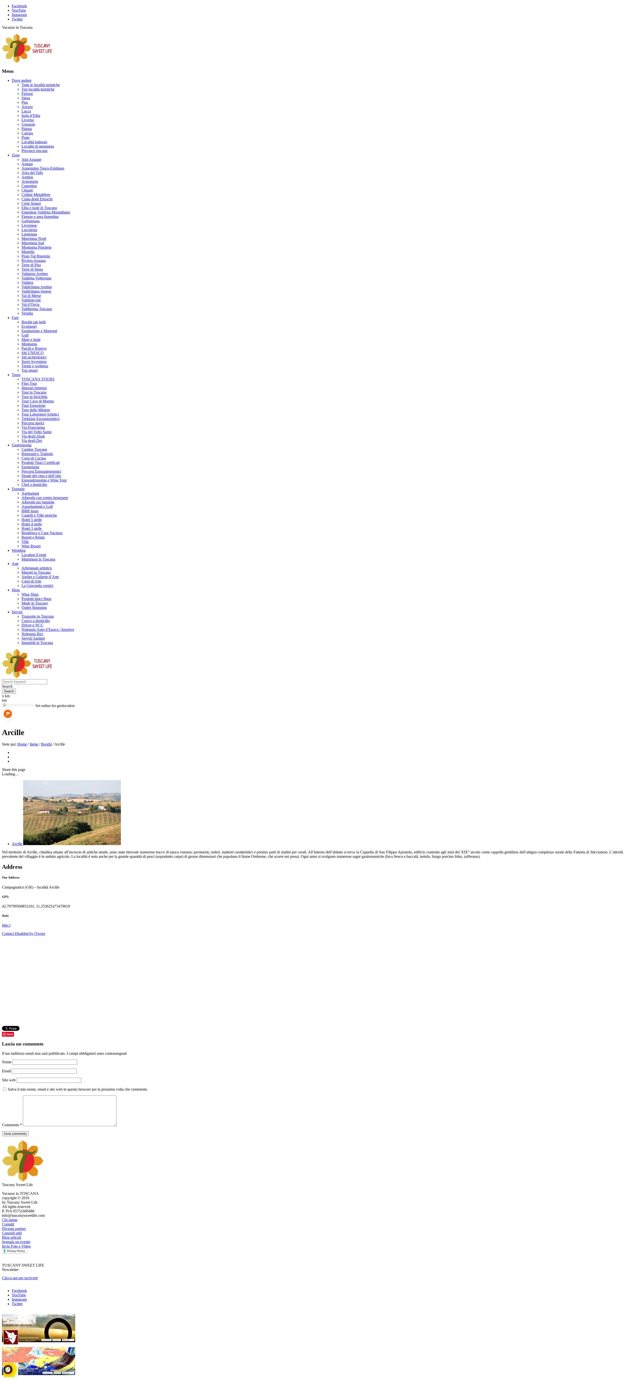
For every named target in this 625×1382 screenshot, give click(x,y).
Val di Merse (31, 296)
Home (22, 744)
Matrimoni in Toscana (38, 559)
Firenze (27, 94)
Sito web (9, 1080)
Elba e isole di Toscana (39, 208)
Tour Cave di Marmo (37, 401)
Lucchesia (29, 230)
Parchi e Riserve (34, 348)
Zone (16, 155)
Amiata (27, 164)
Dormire (18, 489)
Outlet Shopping (34, 607)
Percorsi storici (32, 423)
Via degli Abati (33, 436)
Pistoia (26, 129)
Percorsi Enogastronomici (41, 471)
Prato (25, 137)
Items (34, 744)
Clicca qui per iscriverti (20, 1278)
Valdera (27, 282)
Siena (25, 98)
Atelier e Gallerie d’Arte (40, 577)
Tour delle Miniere (35, 410)
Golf (25, 335)
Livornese (29, 225)
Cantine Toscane (34, 449)
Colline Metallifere (35, 195)
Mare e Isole (31, 340)
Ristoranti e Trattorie (37, 454)
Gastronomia (21, 445)
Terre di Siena (32, 269)
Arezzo (27, 107)
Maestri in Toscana (36, 572)
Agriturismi (30, 493)
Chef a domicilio (34, 484)
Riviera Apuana (33, 260)
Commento (12, 1125)
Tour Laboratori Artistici (40, 414)
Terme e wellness (34, 366)
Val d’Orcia (30, 304)
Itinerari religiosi (34, 388)
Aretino (27, 177)
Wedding (19, 550)
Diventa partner (14, 1229)
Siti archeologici (33, 357)
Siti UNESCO (32, 353)
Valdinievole (31, 300)
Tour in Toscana (33, 392)
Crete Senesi (31, 203)
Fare (15, 318)
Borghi (46, 744)
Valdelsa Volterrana (36, 278)
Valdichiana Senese (36, 291)
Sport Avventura (34, 361)
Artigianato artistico (36, 568)
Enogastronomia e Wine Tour (44, 480)
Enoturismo (30, 467)
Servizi (17, 612)
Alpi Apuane (31, 159)
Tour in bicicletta (34, 397)
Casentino (29, 186)
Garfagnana (30, 221)
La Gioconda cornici (37, 586)
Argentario (29, 181)
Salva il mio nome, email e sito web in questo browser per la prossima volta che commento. (78, 1089)
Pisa (24, 102)
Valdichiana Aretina (36, 287)
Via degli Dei (31, 441)
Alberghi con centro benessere (44, 498)
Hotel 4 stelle (31, 524)
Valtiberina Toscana (36, 309)
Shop (16, 590)
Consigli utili (12, 1233)
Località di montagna (37, 146)
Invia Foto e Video (16, 1246)
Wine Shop (30, 594)
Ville (25, 542)
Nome (7, 1062)
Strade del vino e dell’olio (41, 476)
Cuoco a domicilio (35, 621)
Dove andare (21, 80)
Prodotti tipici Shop (36, 599)
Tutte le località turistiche (40, 85)
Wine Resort (31, 546)
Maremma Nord (33, 238)
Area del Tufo (32, 173)
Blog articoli (11, 1237)
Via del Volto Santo (36, 432)
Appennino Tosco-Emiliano (42, 168)
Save (10, 1034)
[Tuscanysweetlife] (27, 62)
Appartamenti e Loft (37, 506)
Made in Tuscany (34, 603)
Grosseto (28, 124)
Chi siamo (10, 1220)
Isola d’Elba (30, 115)
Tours (16, 375)
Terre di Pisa (31, 265)
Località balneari (34, 142)
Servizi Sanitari (33, 638)
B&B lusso (30, 511)
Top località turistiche (37, 89)
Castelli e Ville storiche (39, 515)
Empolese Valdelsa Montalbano (45, 212)
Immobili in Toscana (37, 643)
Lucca (26, 111)
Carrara (27, 133)
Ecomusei (29, 326)
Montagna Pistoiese (36, 247)
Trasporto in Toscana (37, 616)
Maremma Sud (32, 243)
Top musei (29, 370)
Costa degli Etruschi (36, 199)
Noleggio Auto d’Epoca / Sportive (47, 629)
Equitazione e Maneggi (39, 331)
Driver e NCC (32, 625)
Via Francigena (33, 427)
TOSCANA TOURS (37, 379)
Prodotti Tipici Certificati (40, 463)
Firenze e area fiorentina (40, 217)
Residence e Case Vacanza (41, 533)
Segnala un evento (16, 1242)
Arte (15, 564)
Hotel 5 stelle (31, 520)
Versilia (27, 313)
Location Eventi (33, 555)
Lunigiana (29, 234)
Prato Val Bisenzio (35, 256)
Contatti (8, 1224)
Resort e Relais (33, 537)
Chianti (27, 190)
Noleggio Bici (32, 634)
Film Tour (29, 383)
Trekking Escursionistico (40, 419)
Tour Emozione (33, 405)
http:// (6, 925)
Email (7, 1071)
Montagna (29, 344)
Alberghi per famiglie (37, 502)
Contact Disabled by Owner (23, 934)
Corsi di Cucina (33, 458)
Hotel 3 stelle (31, 528)
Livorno (27, 120)
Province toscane (34, 151)
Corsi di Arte (31, 581)
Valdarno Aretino (34, 274)
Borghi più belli (33, 322)
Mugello (27, 252)
